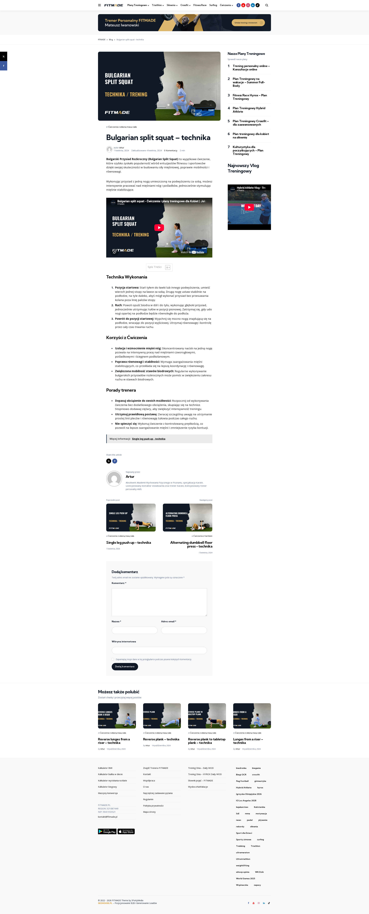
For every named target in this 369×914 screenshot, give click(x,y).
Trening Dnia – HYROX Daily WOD (205, 774)
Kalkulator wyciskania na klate (112, 780)
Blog (111, 39)
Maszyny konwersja (108, 793)
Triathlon (157, 5)
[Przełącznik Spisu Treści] (166, 267)
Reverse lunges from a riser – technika (114, 741)
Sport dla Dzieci (244, 833)
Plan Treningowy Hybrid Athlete (249, 109)
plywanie (262, 820)
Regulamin (148, 799)
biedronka (241, 768)
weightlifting (242, 865)
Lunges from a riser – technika (248, 741)
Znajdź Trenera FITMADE (155, 767)
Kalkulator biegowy (107, 786)
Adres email (168, 621)
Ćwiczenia (225, 5)
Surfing (213, 5)
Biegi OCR (241, 774)
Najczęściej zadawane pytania (158, 793)
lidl (237, 813)
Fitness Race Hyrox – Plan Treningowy (250, 96)
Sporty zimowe (243, 839)
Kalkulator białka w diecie (110, 774)
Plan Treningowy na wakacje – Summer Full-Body (249, 82)
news (238, 820)
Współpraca (149, 780)
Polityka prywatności (153, 805)
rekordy (240, 826)
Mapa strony (149, 811)
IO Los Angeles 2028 (246, 800)
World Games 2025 (245, 878)
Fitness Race (200, 5)
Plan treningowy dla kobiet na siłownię (251, 135)
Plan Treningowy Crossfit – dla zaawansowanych (251, 122)
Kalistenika (259, 807)
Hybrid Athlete (244, 787)
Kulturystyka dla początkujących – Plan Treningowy (248, 150)
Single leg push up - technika (128, 542)
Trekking (240, 846)
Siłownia (171, 5)
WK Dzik (259, 872)
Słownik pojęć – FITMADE (200, 780)
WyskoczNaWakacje (198, 786)
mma (247, 813)
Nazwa (116, 621)
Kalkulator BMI (105, 767)
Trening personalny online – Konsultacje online (251, 67)
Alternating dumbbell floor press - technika (191, 544)
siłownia (254, 826)
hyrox (260, 787)
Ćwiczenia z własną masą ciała (122, 127)
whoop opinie (242, 872)
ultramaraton (243, 852)
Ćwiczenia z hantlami (202, 536)
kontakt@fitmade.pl (107, 816)
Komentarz (119, 583)
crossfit (256, 774)
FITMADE (101, 39)
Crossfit (184, 5)
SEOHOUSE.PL (105, 903)
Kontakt (147, 774)
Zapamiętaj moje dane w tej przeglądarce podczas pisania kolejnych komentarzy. (154, 659)
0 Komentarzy (171, 150)
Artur (121, 147)
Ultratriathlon (243, 859)
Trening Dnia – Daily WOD (201, 767)
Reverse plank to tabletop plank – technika (207, 741)
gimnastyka (260, 781)
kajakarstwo (242, 807)
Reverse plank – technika (161, 739)
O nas (146, 786)
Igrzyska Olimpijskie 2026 (249, 794)
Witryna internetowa (124, 641)
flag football (242, 781)
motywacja (261, 813)
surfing (260, 839)
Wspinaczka (242, 885)
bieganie (256, 768)
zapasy (257, 885)
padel (250, 820)
